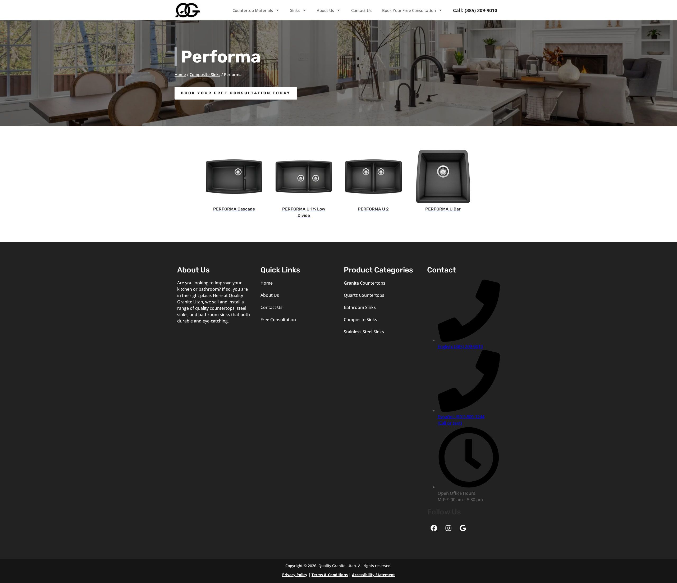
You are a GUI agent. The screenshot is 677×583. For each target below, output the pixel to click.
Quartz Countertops (364, 295)
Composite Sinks (205, 74)
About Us (325, 10)
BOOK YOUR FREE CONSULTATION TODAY (236, 93)
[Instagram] (448, 528)
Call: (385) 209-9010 (475, 10)
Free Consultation (278, 319)
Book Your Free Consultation (409, 10)
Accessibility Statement (373, 574)
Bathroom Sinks (360, 307)
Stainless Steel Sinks (364, 332)
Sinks (295, 10)
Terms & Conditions (330, 574)
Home (180, 74)
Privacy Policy (294, 574)
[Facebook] (433, 528)
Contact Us (361, 10)
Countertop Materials (252, 10)
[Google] (462, 528)
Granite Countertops (364, 283)
